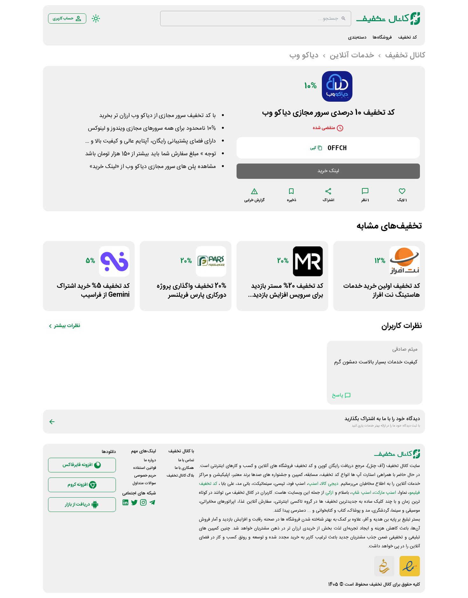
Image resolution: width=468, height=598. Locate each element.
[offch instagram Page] (143, 502)
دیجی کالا (329, 484)
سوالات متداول (144, 483)
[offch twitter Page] (134, 502)
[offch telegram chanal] (152, 502)
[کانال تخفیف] (388, 18)
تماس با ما (186, 460)
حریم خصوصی (145, 475)
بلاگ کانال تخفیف (180, 475)
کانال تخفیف (380, 584)
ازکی (329, 493)
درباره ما (150, 460)
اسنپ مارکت (385, 493)
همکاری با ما (184, 468)
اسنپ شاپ (361, 493)
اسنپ (313, 484)
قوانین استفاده (144, 468)
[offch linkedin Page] (125, 502)
